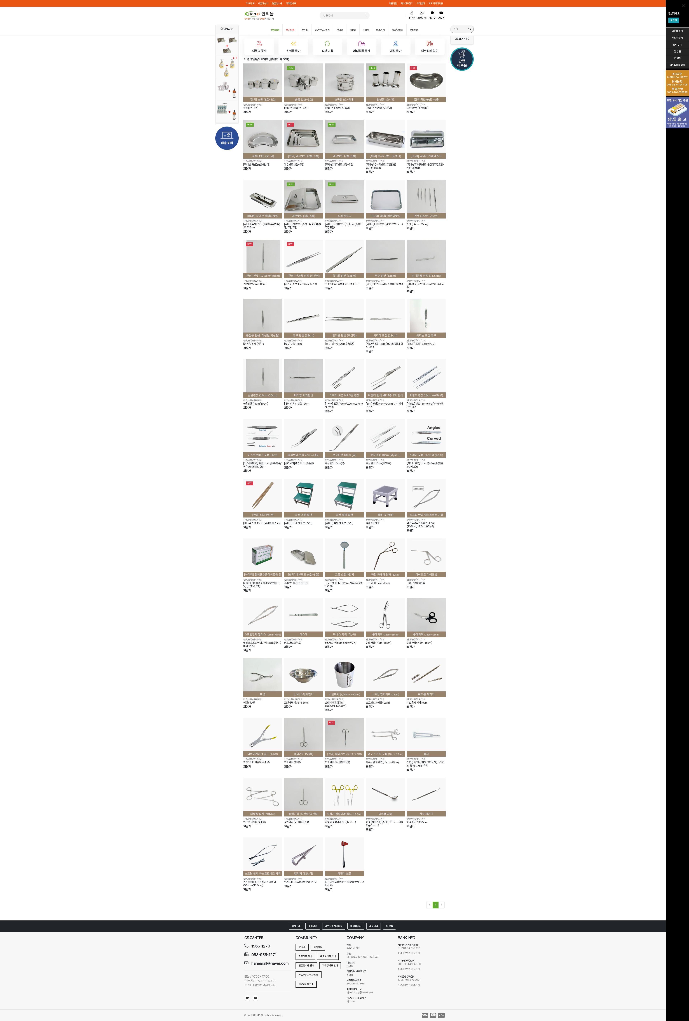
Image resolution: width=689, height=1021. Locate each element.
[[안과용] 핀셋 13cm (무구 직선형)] (303, 259)
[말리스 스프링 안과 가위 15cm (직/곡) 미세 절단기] (262, 617)
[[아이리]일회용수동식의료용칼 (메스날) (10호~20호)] (262, 557)
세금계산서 (263, 3)
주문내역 (373, 926)
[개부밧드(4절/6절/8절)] (303, 557)
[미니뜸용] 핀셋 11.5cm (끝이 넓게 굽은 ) (425, 286)
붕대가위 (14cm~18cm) (378, 642)
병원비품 (414, 30)
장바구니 (677, 44)
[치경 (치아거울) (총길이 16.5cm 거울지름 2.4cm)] (385, 797)
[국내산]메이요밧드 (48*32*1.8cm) (384, 224)
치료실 (366, 30)
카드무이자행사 (677, 65)
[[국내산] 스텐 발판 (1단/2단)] (303, 498)
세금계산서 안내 (328, 956)
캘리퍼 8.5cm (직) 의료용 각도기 (300, 882)
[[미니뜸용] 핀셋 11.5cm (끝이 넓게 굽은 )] (426, 259)
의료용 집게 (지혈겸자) (254, 822)
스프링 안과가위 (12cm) (378, 702)
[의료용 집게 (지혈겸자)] (262, 797)
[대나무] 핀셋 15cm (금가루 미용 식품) (262, 523)
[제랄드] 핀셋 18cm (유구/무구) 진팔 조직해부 (425, 405)
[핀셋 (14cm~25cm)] (426, 199)
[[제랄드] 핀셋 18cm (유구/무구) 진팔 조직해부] (426, 378)
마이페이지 (677, 31)
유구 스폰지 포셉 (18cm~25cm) (382, 762)
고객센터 (421, 3)
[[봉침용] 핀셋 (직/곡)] (262, 318)
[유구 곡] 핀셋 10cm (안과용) (339, 343)
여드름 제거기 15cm (417, 702)
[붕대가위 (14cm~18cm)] (385, 617)
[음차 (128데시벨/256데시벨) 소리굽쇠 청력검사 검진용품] (426, 737)
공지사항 (318, 947)
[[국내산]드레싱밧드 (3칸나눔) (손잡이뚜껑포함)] (344, 199)
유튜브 (441, 17)
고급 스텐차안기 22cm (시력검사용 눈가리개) (344, 585)
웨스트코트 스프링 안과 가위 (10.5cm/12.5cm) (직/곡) (421, 525)
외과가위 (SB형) (292, 762)
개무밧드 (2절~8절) (294, 164)
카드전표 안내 (305, 956)
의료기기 (380, 30)
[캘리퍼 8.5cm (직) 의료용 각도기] (303, 856)
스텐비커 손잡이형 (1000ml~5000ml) (335, 704)
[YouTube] (255, 998)
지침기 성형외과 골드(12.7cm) (340, 822)
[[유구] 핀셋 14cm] (303, 318)
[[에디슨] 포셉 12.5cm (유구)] (426, 318)
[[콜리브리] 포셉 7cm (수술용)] (303, 438)
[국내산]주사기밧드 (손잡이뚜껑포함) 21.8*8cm (261, 226)
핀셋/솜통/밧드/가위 (252, 105)
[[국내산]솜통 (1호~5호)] (303, 82)
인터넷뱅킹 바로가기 (410, 953)
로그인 (673, 20)
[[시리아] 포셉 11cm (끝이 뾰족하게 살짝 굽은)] (385, 318)
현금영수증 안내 (306, 965)
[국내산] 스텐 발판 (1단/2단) (298, 523)
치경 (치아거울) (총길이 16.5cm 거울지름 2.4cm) (384, 824)
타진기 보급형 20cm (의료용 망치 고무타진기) (344, 884)
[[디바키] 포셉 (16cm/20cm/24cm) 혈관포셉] (344, 378)
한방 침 (304, 30)
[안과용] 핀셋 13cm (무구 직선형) (300, 284)
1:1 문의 (677, 58)
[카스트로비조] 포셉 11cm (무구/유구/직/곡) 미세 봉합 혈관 (262, 465)
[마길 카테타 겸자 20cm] (385, 557)
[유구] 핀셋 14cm (293, 343)
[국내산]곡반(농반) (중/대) (256, 164)
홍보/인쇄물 (397, 30)
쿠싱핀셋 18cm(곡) (335, 463)
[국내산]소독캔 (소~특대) (337, 107)
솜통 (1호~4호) (250, 107)
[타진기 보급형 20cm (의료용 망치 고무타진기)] (344, 856)
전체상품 (275, 30)
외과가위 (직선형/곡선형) (337, 762)
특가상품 (290, 30)
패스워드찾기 (407, 3)
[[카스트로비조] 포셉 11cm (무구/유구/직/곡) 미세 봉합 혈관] (262, 438)
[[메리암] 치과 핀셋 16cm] (303, 378)
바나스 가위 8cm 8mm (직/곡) (340, 642)
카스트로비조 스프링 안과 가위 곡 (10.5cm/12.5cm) (259, 884)
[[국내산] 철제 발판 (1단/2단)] (344, 498)
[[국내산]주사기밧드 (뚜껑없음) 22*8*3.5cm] (385, 139)
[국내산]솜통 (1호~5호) (296, 107)
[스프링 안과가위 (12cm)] (385, 677)
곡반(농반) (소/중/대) (417, 107)
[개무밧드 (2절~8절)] (303, 139)
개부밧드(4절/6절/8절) (296, 583)
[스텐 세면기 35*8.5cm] (303, 677)
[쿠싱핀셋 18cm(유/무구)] (385, 438)
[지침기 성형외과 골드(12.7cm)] (344, 797)
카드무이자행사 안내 (308, 974)
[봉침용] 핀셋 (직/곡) (253, 343)
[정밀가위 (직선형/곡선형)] (303, 797)
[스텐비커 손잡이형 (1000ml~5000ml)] (344, 677)
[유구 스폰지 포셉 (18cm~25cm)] (385, 737)
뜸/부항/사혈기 (322, 30)
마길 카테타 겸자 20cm (378, 583)
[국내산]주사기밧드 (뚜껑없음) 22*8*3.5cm (381, 166)
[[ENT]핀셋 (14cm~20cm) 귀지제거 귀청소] (385, 378)
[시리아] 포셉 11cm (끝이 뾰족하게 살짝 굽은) (384, 345)
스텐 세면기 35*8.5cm (296, 702)
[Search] (470, 29)
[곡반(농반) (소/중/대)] (426, 82)
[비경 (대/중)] (262, 677)
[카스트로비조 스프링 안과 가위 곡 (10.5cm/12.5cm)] (262, 856)
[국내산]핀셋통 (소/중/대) (379, 107)
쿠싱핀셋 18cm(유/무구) (378, 463)
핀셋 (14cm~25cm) (417, 224)
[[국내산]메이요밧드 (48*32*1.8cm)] (385, 199)
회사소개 (296, 926)
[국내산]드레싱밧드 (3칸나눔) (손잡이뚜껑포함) (343, 226)
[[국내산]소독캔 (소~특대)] (344, 82)
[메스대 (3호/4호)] (303, 617)
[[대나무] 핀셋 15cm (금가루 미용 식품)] (262, 498)
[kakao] (247, 998)
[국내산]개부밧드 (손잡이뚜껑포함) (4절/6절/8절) (302, 226)
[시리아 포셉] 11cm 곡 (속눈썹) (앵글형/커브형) (425, 465)
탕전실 (353, 30)
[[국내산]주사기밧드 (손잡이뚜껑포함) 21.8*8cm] (262, 199)
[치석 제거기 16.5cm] (426, 797)
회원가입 (393, 3)
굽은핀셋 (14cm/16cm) (255, 403)
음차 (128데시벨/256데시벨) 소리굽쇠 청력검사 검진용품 (425, 764)
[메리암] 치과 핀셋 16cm (296, 403)
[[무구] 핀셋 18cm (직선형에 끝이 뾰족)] (385, 259)
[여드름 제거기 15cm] (426, 677)
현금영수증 (277, 3)
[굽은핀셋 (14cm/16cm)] (262, 378)
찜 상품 (677, 51)
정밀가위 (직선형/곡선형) (296, 822)
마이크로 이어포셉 (416, 583)
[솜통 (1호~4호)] (262, 82)
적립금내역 (677, 38)
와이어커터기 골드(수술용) (256, 762)
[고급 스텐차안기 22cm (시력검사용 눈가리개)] (344, 557)
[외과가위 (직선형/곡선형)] (344, 737)
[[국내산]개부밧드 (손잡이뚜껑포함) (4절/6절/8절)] (303, 199)
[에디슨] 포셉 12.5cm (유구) (421, 343)
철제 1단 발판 (372, 523)
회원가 (247, 111)
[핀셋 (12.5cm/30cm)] (262, 259)
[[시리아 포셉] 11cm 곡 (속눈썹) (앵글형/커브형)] (426, 438)
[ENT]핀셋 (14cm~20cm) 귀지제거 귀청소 (384, 405)
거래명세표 (291, 3)
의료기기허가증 (435, 3)
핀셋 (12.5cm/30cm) (254, 284)
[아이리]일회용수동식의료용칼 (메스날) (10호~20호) (261, 585)
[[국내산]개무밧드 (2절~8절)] (344, 139)
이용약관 (312, 926)
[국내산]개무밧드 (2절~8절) (339, 164)
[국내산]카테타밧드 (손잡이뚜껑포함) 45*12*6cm (425, 166)
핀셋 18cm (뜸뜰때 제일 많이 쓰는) (342, 284)
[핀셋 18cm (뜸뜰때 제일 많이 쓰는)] (344, 259)
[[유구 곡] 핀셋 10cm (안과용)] (344, 318)
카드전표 (250, 3)
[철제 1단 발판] (385, 498)
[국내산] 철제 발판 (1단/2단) (339, 523)
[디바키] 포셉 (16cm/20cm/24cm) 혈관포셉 (344, 405)
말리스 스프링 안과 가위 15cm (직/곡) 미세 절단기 (262, 644)
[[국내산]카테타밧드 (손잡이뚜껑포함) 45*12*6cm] (426, 139)
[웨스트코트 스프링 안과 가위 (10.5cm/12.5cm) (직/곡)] (426, 498)
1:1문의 (302, 947)
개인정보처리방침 (333, 926)
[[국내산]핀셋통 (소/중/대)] (385, 82)
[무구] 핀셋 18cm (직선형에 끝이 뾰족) (385, 284)
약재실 (340, 30)
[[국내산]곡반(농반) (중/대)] (262, 139)
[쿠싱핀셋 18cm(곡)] (344, 438)
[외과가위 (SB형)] (303, 737)
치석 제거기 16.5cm (417, 822)
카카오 (432, 17)
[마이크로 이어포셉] (426, 557)
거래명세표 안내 (330, 965)
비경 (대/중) (249, 702)
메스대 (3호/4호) (292, 642)
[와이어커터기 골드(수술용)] (262, 737)
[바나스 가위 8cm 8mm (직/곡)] (344, 617)
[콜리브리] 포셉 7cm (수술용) (299, 463)
